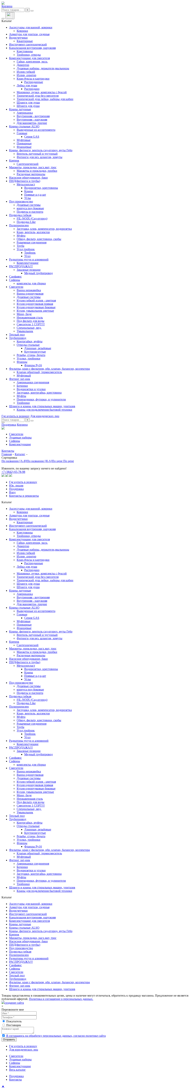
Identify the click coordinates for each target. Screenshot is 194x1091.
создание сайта (14, 1002)
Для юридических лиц (44, 416)
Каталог (20, 454)
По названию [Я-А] (39, 461)
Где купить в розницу (16, 416)
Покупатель (14, 1021)
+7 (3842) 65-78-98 (13, 471)
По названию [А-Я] (14, 461)
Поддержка (9, 424)
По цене (57, 461)
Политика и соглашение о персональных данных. (61, 999)
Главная (7, 454)
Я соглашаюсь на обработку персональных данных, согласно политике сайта (56, 1035)
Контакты (8, 450)
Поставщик (13, 1025)
